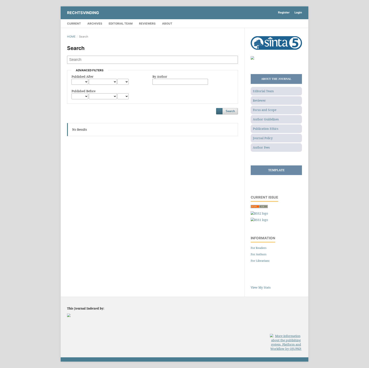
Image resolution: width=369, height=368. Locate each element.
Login (298, 12)
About (167, 23)
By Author (159, 76)
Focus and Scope (264, 110)
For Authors (258, 254)
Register (284, 12)
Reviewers (147, 23)
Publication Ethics (265, 129)
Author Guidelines (266, 119)
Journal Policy (263, 138)
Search (230, 111)
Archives (94, 23)
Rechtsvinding (83, 12)
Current (74, 23)
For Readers (258, 248)
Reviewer (259, 100)
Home (71, 36)
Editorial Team (121, 23)
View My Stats (261, 287)
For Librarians (260, 261)
